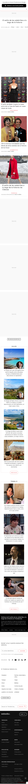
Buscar (21, 706)
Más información (21, 782)
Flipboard (25, 659)
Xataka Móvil (4, 724)
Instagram (19, 659)
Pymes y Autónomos (18, 754)
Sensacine (16, 732)
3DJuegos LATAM (18, 764)
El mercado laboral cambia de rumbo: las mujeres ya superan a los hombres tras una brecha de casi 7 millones (14, 601)
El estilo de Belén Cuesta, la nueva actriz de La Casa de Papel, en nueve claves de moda (13, 106)
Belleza (16, 683)
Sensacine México (18, 768)
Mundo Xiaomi (5, 731)
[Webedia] (5, 715)
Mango (12, 27)
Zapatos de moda (6, 689)
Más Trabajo (14, 609)
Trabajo (14, 481)
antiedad (16, 692)
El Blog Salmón (17, 752)
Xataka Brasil (4, 766)
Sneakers (11, 630)
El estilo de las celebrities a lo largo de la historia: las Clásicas (13, 187)
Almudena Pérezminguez (7, 194)
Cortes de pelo (18, 686)
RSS (22, 659)
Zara (22, 27)
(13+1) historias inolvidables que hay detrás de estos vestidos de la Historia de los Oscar (13, 145)
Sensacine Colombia (18, 771)
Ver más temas (5, 697)
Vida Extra (16, 724)
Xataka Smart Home (6, 729)
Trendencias (4, 752)
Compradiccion (5, 756)
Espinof (16, 734)
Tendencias (14, 193)
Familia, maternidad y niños (20, 630)
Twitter (9, 659)
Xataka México (5, 764)
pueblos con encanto (7, 692)
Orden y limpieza (18, 689)
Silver (3, 683)
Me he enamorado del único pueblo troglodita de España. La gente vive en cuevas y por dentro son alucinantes (14, 464)
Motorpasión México (18, 775)
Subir (22, 714)
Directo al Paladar (5, 742)
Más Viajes (14, 472)
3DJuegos (16, 722)
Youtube (15, 659)
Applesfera (4, 727)
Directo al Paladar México (7, 775)
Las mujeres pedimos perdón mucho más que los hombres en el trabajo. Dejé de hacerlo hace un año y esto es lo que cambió (14, 508)
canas (17, 27)
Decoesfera (4, 754)
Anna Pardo (4, 111)
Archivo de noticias (15, 339)
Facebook (12, 659)
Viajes (14, 346)
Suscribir (22, 650)
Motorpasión (17, 742)
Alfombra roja (14, 149)
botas (3, 686)
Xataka (3, 722)
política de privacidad (18, 654)
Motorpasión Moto (18, 744)
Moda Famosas (14, 110)
